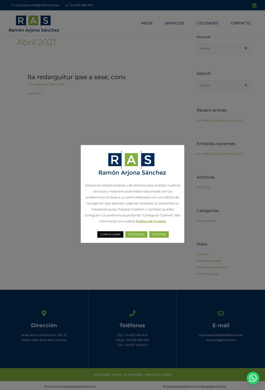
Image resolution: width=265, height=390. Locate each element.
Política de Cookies (151, 221)
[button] (253, 378)
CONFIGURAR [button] (110, 234)
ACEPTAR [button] (159, 234)
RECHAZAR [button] (136, 234)
